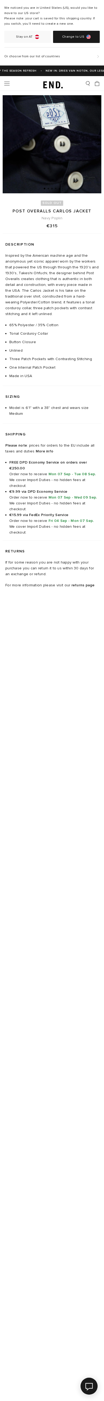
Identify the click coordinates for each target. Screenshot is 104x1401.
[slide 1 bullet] (44, 188)
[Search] (87, 83)
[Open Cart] (97, 83)
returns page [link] (82, 585)
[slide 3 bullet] (52, 188)
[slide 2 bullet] (48, 188)
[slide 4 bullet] (56, 188)
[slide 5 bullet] (59, 188)
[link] (52, 83)
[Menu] (7, 83)
